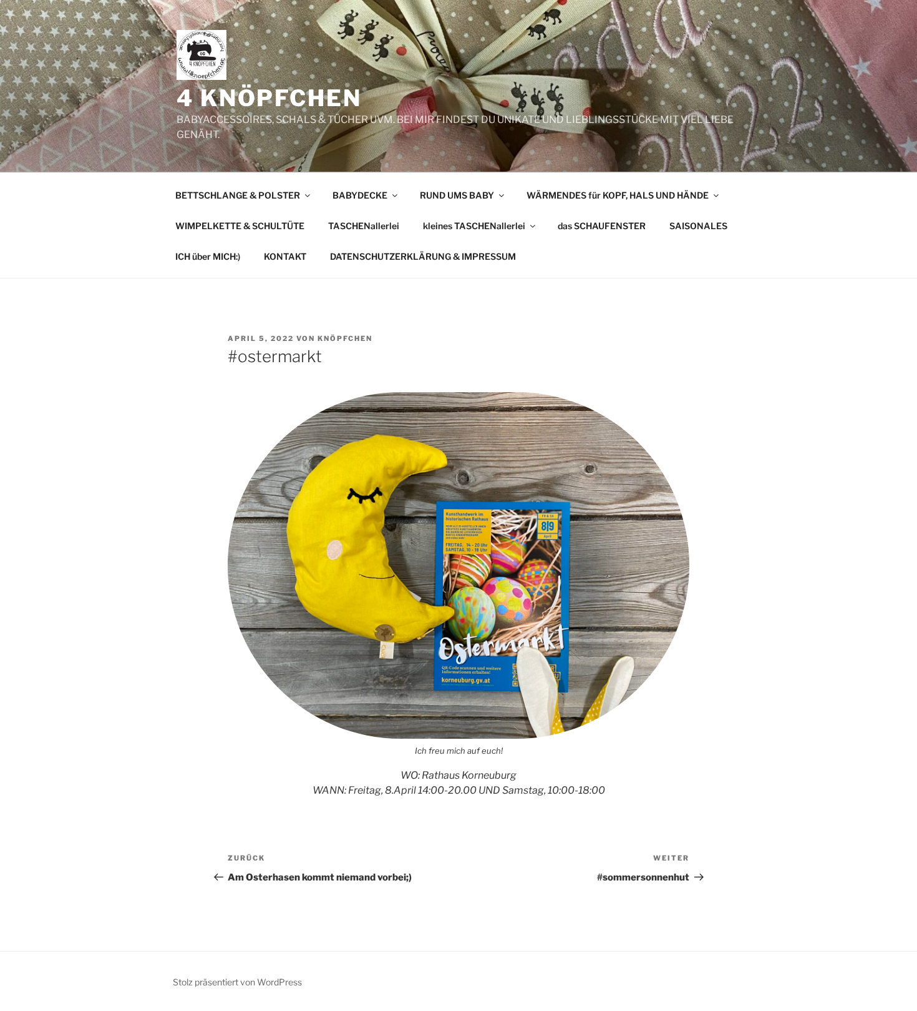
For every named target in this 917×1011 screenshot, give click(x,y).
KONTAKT (285, 256)
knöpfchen (345, 338)
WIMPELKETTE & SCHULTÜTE (239, 225)
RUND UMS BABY (457, 195)
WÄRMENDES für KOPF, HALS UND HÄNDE (617, 195)
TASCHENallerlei (363, 225)
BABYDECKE (359, 195)
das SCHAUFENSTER (602, 225)
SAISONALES (698, 225)
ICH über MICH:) (207, 256)
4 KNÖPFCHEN (269, 98)
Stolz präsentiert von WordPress (237, 982)
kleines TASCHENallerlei (474, 225)
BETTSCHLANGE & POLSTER (237, 195)
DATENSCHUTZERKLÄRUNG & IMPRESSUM (423, 256)
